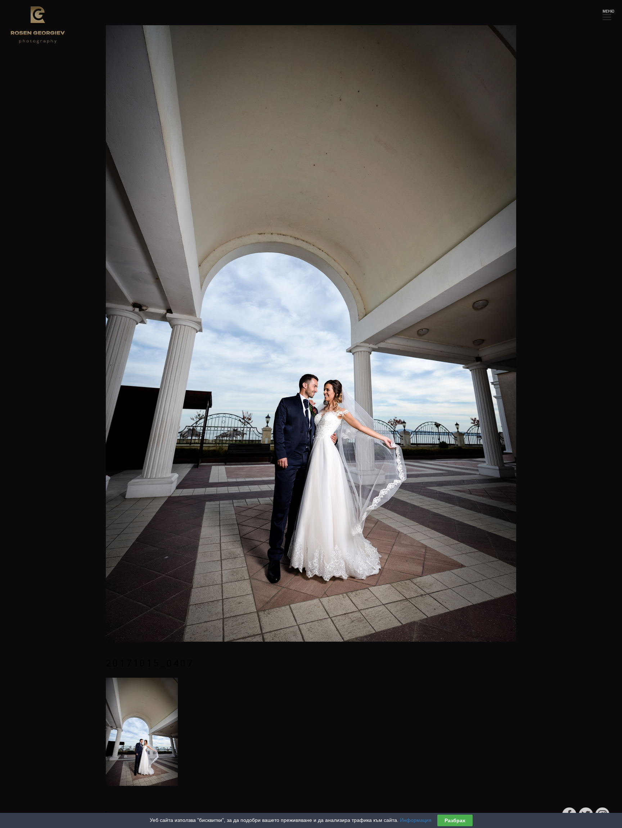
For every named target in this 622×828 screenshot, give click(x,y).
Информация (416, 820)
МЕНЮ (607, 11)
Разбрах (455, 820)
